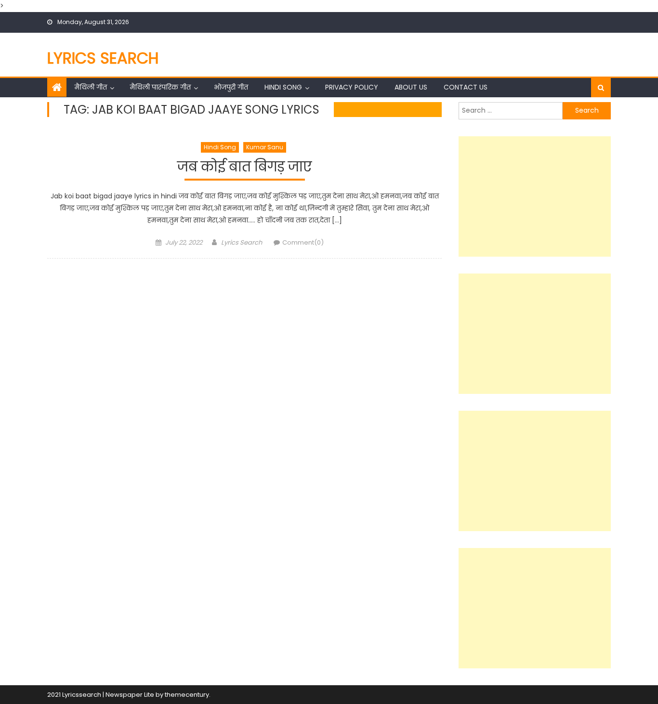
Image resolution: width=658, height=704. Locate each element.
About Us (411, 87)
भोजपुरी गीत (231, 87)
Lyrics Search (103, 58)
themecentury (187, 694)
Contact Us (465, 87)
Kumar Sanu (264, 147)
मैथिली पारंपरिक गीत (160, 87)
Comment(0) (303, 242)
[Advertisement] (535, 196)
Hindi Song (283, 87)
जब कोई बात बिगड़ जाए (244, 167)
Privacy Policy (351, 87)
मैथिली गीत (91, 87)
